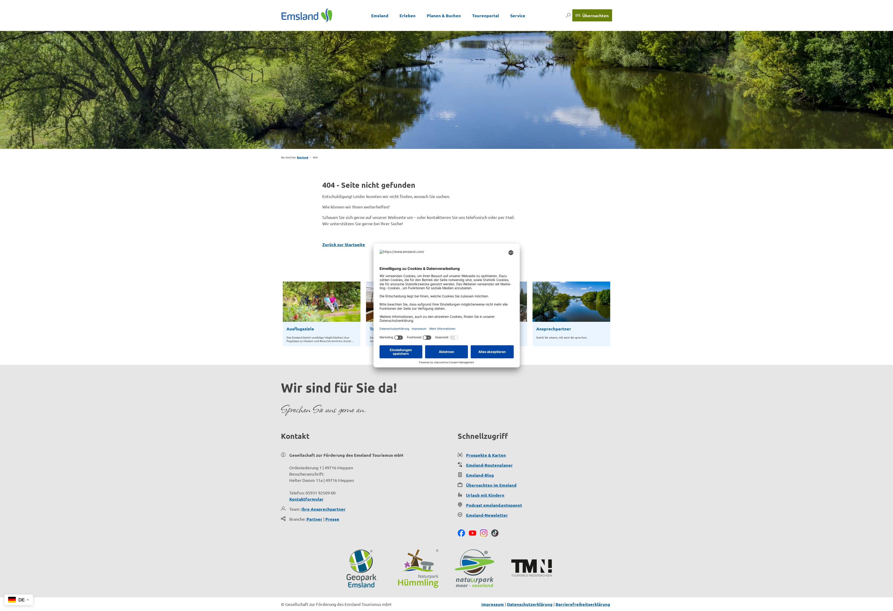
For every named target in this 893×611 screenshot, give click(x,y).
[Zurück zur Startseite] (307, 15)
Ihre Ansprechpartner (323, 509)
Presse (332, 519)
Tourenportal (485, 15)
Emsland (379, 15)
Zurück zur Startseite (343, 244)
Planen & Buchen (444, 15)
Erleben (408, 15)
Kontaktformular (306, 499)
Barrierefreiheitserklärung (583, 604)
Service (517, 15)
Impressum (492, 604)
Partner (314, 519)
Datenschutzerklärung (530, 604)
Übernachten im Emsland (491, 485)
